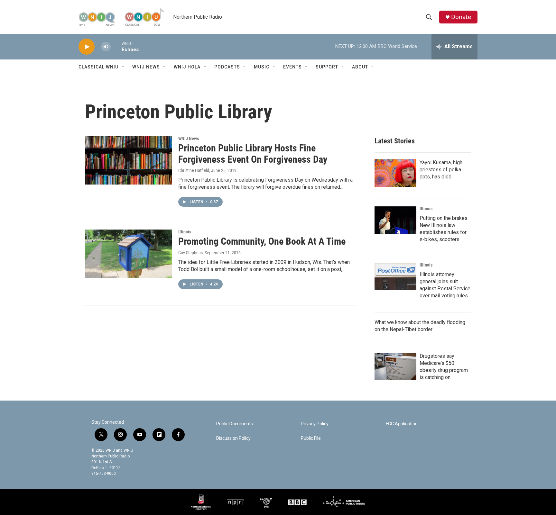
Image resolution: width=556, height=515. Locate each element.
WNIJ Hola (187, 66)
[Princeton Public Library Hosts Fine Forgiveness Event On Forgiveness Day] (128, 160)
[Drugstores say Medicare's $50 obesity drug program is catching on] (395, 366)
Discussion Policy (233, 438)
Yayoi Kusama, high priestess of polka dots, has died (441, 169)
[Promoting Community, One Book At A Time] (128, 254)
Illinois (184, 231)
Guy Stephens (190, 252)
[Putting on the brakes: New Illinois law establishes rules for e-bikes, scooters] (395, 220)
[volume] (105, 47)
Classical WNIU (98, 66)
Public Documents (234, 423)
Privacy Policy (315, 423)
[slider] (116, 46)
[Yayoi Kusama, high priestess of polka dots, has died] (395, 173)
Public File (311, 438)
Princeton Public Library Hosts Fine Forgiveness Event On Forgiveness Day (252, 153)
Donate (461, 17)
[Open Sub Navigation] (123, 66)
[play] (86, 46)
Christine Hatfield (193, 170)
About (360, 66)
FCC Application (402, 423)
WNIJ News (146, 66)
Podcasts (227, 66)
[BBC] (297, 502)
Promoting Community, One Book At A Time (262, 241)
